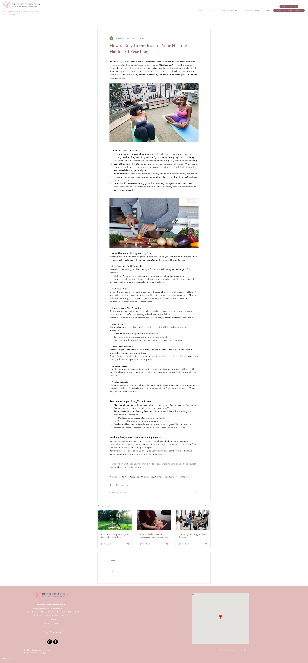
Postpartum (148, 22)
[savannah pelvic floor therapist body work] (154, 520)
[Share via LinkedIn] (122, 485)
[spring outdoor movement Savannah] (115, 520)
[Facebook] (55, 641)
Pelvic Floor (124, 22)
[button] (207, 22)
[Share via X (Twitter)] (116, 485)
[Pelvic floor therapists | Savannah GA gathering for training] (193, 520)
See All (208, 506)
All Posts (100, 22)
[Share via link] (128, 485)
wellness (112, 22)
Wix (44, 653)
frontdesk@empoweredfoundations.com (51, 615)
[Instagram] (49, 641)
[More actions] (197, 38)
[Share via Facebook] (110, 485)
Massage (136, 22)
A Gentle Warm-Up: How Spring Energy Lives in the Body (114, 535)
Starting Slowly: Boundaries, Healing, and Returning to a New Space (154, 535)
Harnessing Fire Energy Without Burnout (192, 535)
